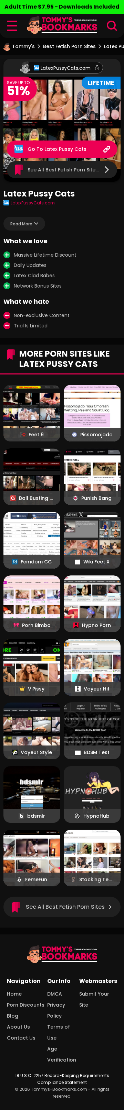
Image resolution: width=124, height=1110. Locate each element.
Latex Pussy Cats (65, 149)
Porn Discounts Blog (25, 1010)
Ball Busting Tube (36, 498)
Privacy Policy (56, 1010)
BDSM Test (97, 752)
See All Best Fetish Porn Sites (65, 907)
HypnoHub (96, 815)
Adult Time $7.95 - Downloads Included (62, 7)
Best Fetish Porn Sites (69, 46)
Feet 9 (36, 434)
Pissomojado (96, 434)
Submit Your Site (94, 999)
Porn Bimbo (36, 625)
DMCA (54, 993)
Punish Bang (96, 498)
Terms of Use (58, 1032)
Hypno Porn (96, 625)
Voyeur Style (36, 752)
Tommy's (23, 46)
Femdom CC (36, 561)
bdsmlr (36, 815)
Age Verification (61, 1054)
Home (14, 993)
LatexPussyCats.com (66, 68)
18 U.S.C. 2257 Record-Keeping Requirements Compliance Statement (62, 1079)
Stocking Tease (96, 879)
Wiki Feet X (96, 561)
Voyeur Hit (97, 688)
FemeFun (36, 879)
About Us (18, 1026)
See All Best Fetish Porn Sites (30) (69, 169)
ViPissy (36, 688)
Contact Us (21, 1037)
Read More (21, 224)
